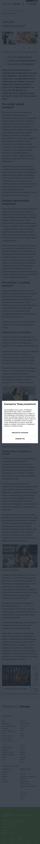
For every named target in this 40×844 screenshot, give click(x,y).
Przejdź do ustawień (20, 432)
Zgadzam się (20, 439)
